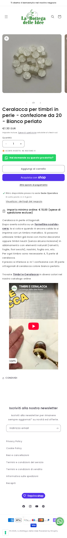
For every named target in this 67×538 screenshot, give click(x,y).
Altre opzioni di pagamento (34, 185)
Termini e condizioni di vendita (24, 469)
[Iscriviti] (57, 428)
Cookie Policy (14, 448)
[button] (6, 16)
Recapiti (11, 483)
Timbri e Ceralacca (26, 274)
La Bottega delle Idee (27, 531)
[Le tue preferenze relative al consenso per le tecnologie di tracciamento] (5, 533)
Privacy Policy (14, 441)
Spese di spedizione (27, 132)
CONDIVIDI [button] (11, 377)
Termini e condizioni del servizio (25, 462)
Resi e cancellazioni (17, 455)
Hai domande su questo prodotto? (31, 157)
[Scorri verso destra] (40, 102)
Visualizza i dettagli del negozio (24, 201)
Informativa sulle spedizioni (22, 476)
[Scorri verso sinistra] (26, 102)
